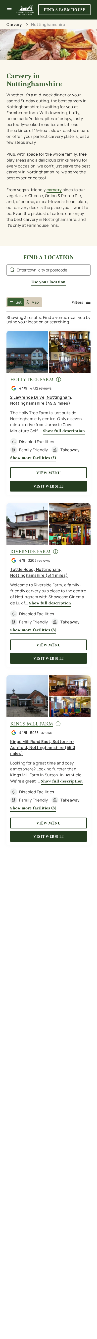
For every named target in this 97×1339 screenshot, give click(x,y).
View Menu (48, 472)
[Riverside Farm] (48, 524)
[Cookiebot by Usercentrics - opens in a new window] (69, 576)
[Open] (9, 10)
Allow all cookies (48, 743)
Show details (70, 727)
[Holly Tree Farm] (48, 352)
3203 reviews (39, 560)
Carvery (14, 24)
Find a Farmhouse (64, 9)
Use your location (48, 282)
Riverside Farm (30, 552)
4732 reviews (40, 388)
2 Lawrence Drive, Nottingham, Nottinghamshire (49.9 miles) (41, 400)
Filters (78, 302)
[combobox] (48, 270)
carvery (54, 189)
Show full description (64, 430)
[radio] (15, 302)
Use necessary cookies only (48, 759)
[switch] (84, 676)
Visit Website (48, 486)
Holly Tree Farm (31, 379)
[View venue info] (58, 381)
